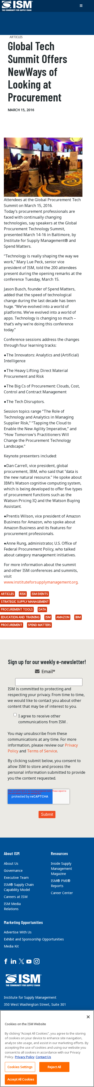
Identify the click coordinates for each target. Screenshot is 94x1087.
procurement (11, 625)
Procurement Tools (17, 609)
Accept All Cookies (20, 1079)
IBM (78, 617)
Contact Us (43, 1057)
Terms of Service (42, 751)
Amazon (62, 617)
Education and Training (20, 617)
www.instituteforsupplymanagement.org (41, 582)
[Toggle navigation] (81, 6)
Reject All (54, 1067)
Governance (13, 870)
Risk (23, 594)
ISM (48, 617)
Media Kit (11, 946)
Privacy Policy (24, 1057)
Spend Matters (39, 625)
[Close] (88, 1017)
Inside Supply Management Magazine (61, 868)
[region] (47, 1048)
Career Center (62, 892)
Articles (7, 594)
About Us (11, 863)
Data (42, 609)
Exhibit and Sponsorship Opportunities (34, 939)
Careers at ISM (15, 896)
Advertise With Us (18, 932)
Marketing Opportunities (23, 922)
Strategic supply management (25, 602)
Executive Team (16, 877)
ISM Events (40, 594)
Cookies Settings (20, 1067)
